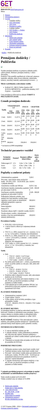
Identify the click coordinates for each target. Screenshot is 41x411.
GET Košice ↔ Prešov (17, 30)
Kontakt (7, 49)
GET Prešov (13, 32)
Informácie (8, 36)
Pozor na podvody (15, 47)
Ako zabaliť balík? (15, 40)
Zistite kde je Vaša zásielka (14, 387)
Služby (4, 53)
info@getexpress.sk (17, 9)
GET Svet (12, 24)
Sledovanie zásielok (15, 38)
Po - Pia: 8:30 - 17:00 (12, 391)
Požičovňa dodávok (15, 34)
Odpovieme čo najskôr (12, 394)
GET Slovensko (14, 22)
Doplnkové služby (15, 26)
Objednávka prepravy (12, 17)
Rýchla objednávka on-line (14, 398)
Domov (7, 15)
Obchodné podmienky (16, 43)
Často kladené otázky (16, 41)
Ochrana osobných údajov (18, 45)
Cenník (7, 19)
